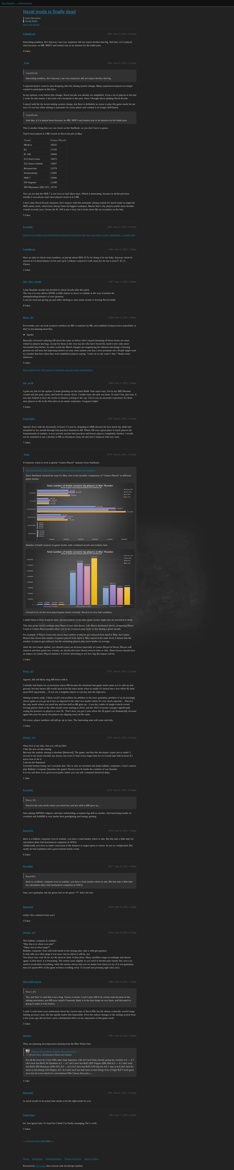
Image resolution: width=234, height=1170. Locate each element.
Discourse (40, 1166)
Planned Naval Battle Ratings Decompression (53, 1051)
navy (25, 24)
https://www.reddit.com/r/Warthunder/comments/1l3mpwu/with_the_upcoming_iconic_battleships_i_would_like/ (79, 235)
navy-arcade (34, 24)
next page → (47, 1141)
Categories (37, 1159)
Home (26, 1159)
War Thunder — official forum (17, 3)
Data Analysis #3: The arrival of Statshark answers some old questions (58, 370)
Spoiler (30, 334)
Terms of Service (73, 1159)
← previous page (31, 1141)
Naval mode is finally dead (49, 11)
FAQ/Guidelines (54, 1159)
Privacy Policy (91, 1159)
